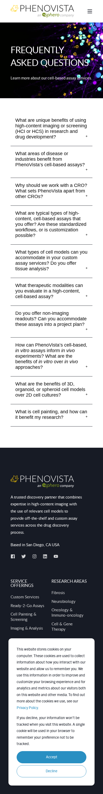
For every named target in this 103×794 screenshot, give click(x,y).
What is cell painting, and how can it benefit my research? (51, 414)
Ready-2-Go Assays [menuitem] (27, 605)
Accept (51, 757)
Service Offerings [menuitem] (22, 583)
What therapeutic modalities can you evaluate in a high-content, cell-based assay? (49, 291)
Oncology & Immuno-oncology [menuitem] (67, 612)
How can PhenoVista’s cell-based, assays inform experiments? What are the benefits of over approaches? (51, 356)
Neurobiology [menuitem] (64, 601)
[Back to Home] (42, 11)
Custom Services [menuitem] (25, 596)
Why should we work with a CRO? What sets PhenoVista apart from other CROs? (51, 191)
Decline (51, 771)
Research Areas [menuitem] (69, 581)
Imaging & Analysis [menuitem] (27, 628)
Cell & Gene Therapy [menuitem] (62, 626)
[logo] (42, 481)
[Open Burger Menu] (90, 11)
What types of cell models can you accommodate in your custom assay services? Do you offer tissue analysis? (51, 260)
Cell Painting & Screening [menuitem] (23, 616)
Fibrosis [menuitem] (58, 592)
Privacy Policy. (28, 708)
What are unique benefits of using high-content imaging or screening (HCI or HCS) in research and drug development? (51, 129)
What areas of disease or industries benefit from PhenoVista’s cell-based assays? (50, 159)
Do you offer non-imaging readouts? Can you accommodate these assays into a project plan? (51, 319)
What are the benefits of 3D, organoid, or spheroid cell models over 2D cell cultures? (50, 389)
